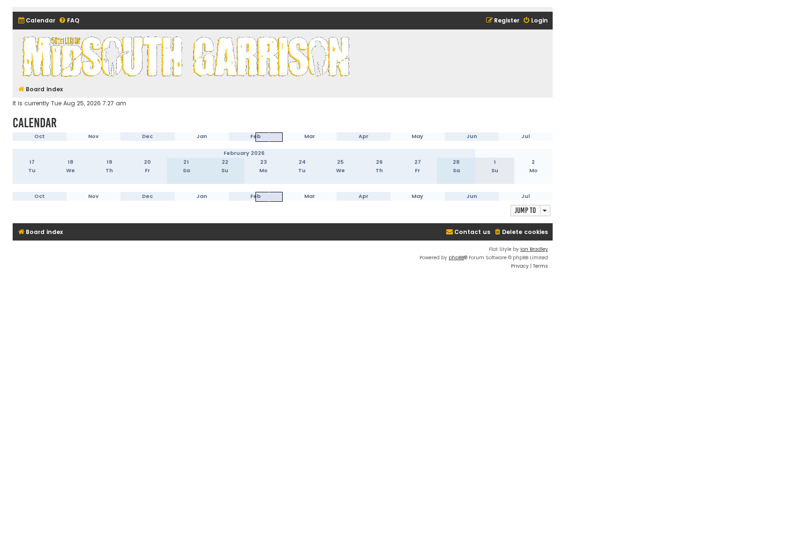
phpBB (456, 257)
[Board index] (187, 56)
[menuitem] (36, 21)
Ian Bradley (534, 249)
